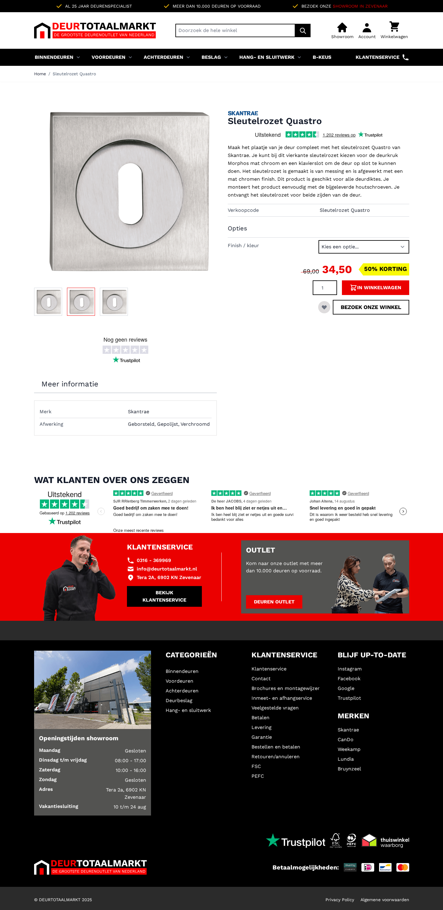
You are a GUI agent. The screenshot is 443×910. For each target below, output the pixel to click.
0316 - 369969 (154, 560)
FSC (256, 766)
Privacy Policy (339, 899)
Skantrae (348, 730)
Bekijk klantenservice (164, 596)
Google (346, 688)
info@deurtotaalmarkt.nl (167, 569)
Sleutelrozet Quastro (74, 73)
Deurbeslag (179, 700)
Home (40, 73)
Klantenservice (377, 57)
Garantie (261, 737)
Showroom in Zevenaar (360, 6)
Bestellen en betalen (275, 747)
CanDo (345, 739)
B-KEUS (322, 57)
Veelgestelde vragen (275, 708)
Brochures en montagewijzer (285, 688)
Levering (261, 727)
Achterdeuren (163, 57)
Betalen (260, 717)
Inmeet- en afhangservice (281, 698)
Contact (261, 678)
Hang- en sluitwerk (266, 57)
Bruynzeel (349, 769)
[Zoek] (303, 30)
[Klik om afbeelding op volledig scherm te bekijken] (125, 189)
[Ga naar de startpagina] (95, 30)
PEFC (257, 776)
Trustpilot (349, 698)
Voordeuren (108, 57)
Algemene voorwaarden (384, 899)
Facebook (349, 678)
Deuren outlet (274, 602)
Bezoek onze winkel (371, 307)
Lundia (346, 759)
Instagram (350, 669)
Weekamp (349, 749)
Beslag (211, 57)
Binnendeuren (54, 57)
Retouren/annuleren (275, 756)
